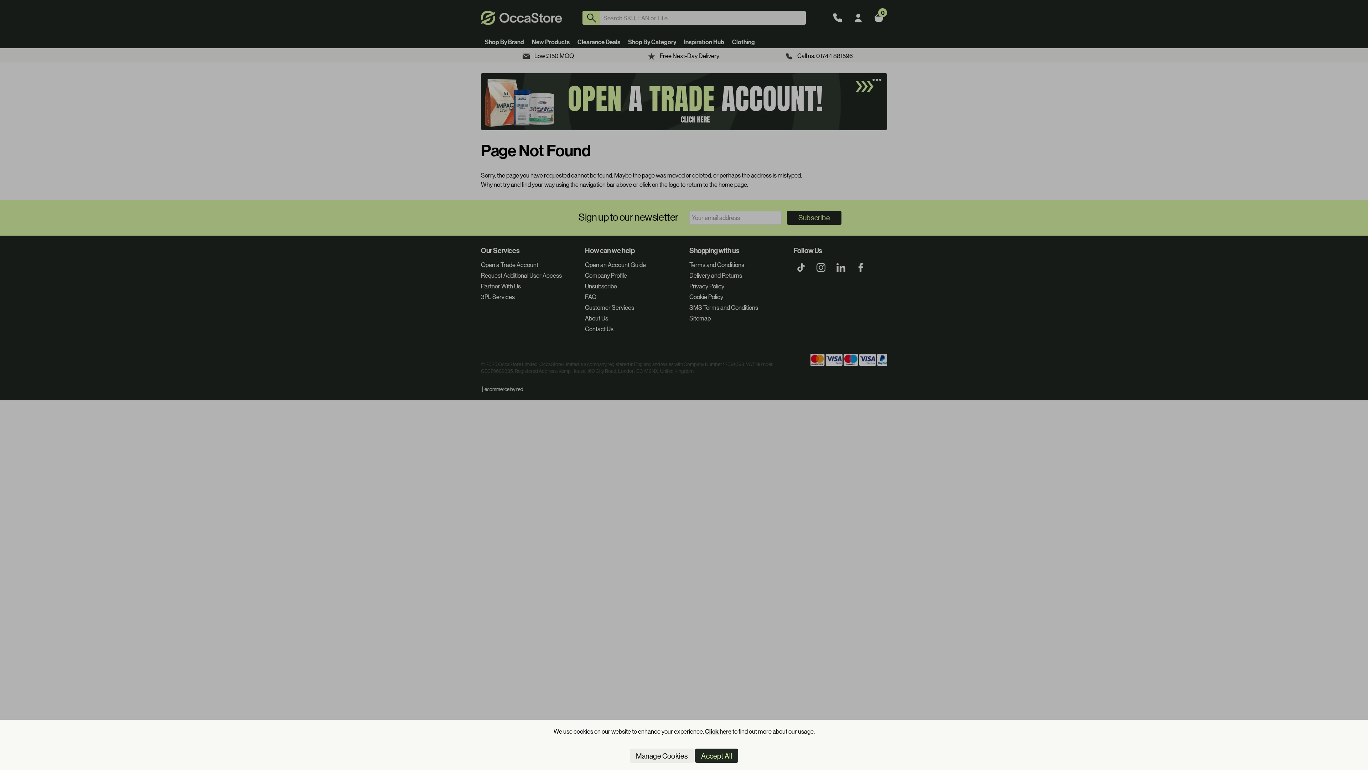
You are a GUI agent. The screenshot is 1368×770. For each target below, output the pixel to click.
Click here (718, 731)
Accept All (716, 755)
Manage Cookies (662, 755)
